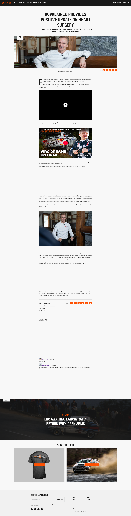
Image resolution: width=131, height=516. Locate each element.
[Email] (90, 303)
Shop (114, 3)
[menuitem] (16, 3)
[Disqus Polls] (65, 338)
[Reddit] (116, 70)
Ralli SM (51, 306)
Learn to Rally (42, 3)
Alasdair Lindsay (62, 73)
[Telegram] (113, 70)
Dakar (20, 3)
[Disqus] (65, 374)
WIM (24, 3)
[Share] (104, 70)
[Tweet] (107, 70)
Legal (74, 508)
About (124, 3)
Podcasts (29, 3)
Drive (74, 500)
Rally (15, 3)
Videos (35, 3)
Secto (54, 306)
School (119, 3)
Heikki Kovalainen (46, 306)
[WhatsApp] (110, 70)
